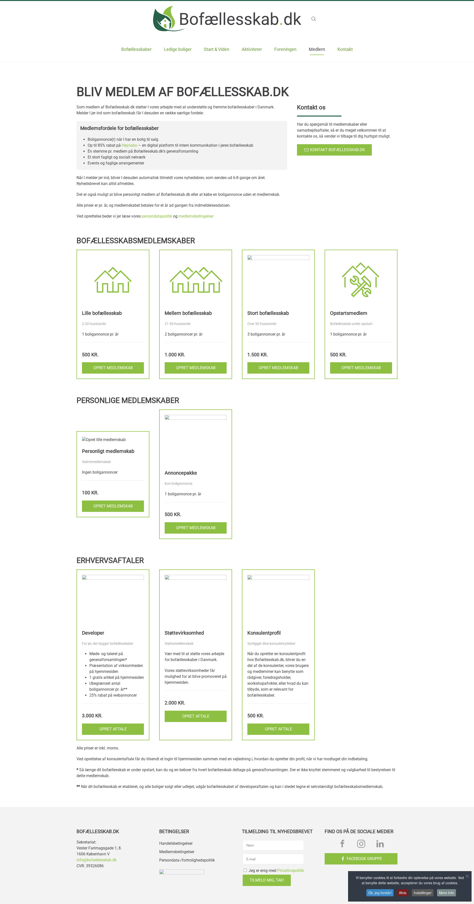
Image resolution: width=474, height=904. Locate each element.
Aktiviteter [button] (252, 49)
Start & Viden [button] (216, 49)
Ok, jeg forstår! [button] (380, 892)
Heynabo (129, 145)
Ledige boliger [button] (178, 49)
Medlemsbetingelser (176, 851)
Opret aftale (113, 729)
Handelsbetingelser (176, 843)
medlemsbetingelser (196, 216)
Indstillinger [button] (423, 892)
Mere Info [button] (446, 892)
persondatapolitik (157, 216)
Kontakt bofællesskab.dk (337, 149)
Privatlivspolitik (290, 870)
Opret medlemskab (113, 367)
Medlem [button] (317, 49)
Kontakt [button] (345, 49)
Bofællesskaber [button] (136, 49)
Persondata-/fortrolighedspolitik (187, 860)
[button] (316, 18)
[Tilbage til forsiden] (227, 18)
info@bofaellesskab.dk (97, 860)
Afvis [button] (402, 892)
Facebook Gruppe (364, 858)
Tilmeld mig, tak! (267, 880)
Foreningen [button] (285, 49)
